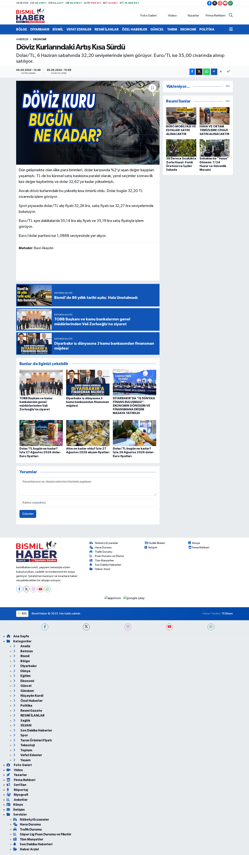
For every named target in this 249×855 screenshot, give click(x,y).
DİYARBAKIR (39, 29)
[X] (26, 589)
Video (172, 15)
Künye (196, 543)
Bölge (25, 661)
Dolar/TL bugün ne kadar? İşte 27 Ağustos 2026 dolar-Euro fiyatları (40, 452)
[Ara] (231, 15)
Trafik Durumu (103, 551)
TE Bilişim (227, 613)
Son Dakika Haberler (36, 730)
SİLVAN (26, 725)
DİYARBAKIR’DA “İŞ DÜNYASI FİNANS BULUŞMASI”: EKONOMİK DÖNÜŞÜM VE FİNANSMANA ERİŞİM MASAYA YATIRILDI (134, 406)
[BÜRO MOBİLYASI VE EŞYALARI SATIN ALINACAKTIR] (181, 115)
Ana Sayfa (21, 636)
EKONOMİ (188, 29)
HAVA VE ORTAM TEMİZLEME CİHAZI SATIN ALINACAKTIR (214, 130)
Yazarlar (193, 15)
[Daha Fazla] (214, 72)
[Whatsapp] (47, 589)
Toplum (26, 750)
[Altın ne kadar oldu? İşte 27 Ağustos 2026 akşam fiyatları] (88, 433)
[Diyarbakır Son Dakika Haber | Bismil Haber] (30, 15)
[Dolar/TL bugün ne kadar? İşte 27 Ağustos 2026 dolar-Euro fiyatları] (41, 433)
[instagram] (127, 627)
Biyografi (20, 794)
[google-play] (134, 598)
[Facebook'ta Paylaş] (192, 72)
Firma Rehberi (215, 15)
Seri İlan (19, 784)
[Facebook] (19, 589)
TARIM (172, 29)
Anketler (20, 799)
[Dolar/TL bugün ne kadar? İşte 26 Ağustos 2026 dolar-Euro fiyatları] (134, 433)
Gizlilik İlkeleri (156, 543)
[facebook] (44, 627)
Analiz (25, 646)
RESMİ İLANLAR (106, 29)
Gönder (28, 514)
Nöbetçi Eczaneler (106, 543)
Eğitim (25, 676)
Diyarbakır (28, 666)
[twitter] (86, 627)
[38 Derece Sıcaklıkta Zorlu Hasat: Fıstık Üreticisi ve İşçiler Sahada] (181, 148)
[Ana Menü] (231, 29)
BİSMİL (58, 29)
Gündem (27, 690)
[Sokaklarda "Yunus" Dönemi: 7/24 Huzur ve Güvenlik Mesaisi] (215, 148)
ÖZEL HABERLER (134, 29)
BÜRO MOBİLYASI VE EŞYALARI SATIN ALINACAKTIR (181, 130)
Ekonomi (39, 39)
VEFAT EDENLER (79, 29)
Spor (24, 735)
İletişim (152, 547)
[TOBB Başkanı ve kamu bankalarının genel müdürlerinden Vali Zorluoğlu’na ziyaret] (41, 382)
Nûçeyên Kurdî (31, 695)
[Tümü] (228, 86)
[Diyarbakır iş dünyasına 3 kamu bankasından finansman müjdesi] (88, 382)
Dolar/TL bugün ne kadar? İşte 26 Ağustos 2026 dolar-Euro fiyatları (133, 452)
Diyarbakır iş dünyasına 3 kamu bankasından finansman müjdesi (87, 402)
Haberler (22, 39)
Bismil (25, 656)
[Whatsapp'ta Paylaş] (206, 72)
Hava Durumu (103, 547)
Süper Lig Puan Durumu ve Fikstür (45, 834)
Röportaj (20, 790)
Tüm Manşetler (104, 560)
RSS (24, 613)
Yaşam (25, 760)
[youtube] (169, 627)
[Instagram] (33, 589)
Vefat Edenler (31, 755)
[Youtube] (40, 589)
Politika (26, 705)
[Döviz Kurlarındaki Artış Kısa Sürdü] (88, 123)
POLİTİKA (206, 29)
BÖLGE (21, 29)
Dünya (25, 671)
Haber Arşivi (102, 569)
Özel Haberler (31, 700)
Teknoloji (27, 745)
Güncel (26, 685)
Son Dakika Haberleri (108, 564)
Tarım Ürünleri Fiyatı (36, 740)
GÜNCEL (157, 29)
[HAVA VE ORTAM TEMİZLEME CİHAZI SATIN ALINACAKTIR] (215, 115)
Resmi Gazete (31, 710)
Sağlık (25, 720)
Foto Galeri (148, 15)
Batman (26, 651)
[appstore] (113, 598)
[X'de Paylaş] (199, 72)
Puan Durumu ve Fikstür (109, 556)
